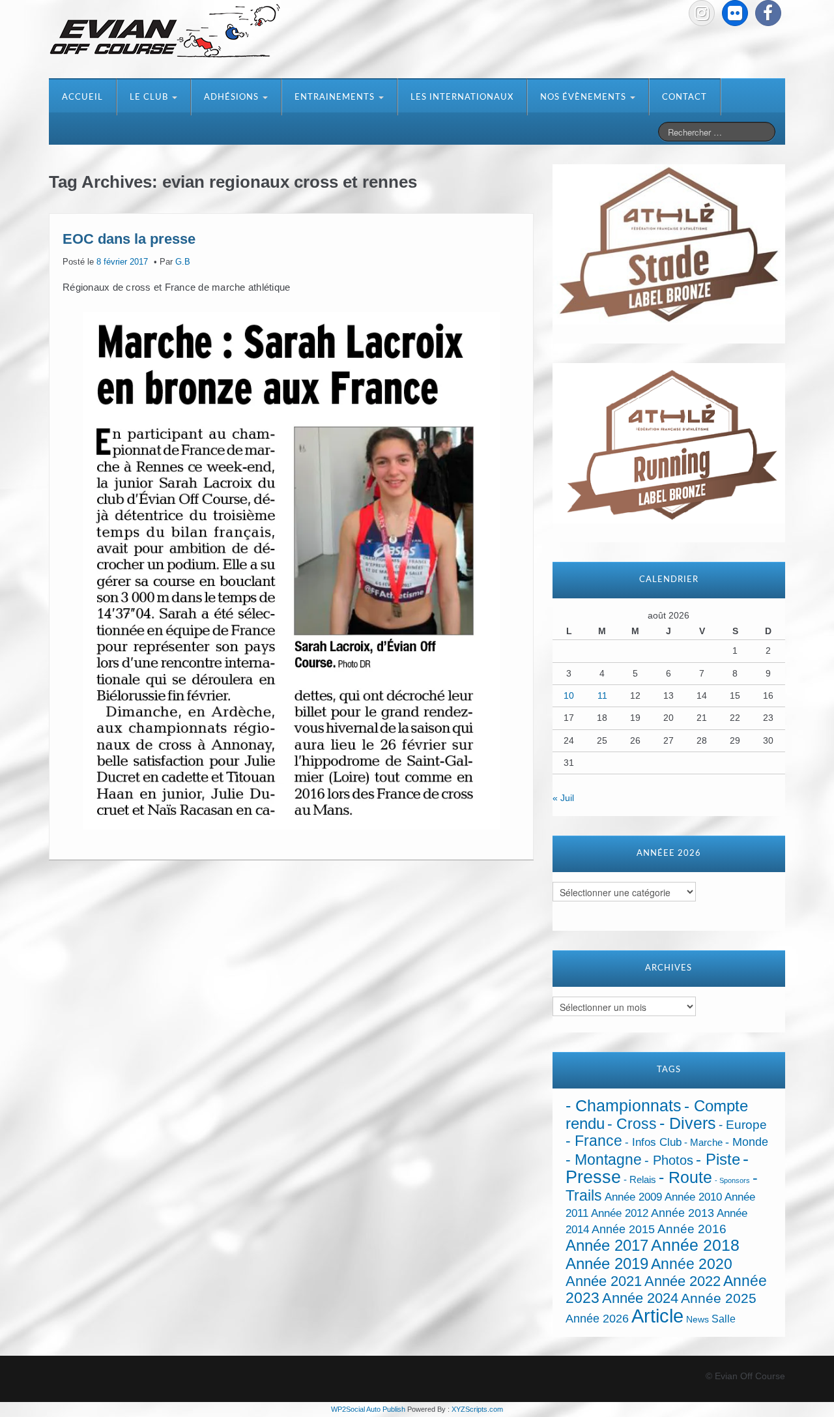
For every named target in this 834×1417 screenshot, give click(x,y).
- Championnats (624, 1106)
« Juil (563, 798)
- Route (685, 1177)
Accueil (82, 97)
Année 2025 (718, 1298)
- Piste (718, 1159)
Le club (150, 97)
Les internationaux (461, 97)
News (697, 1319)
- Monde (746, 1141)
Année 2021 (604, 1281)
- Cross (632, 1123)
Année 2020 (691, 1263)
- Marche (703, 1142)
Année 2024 (640, 1298)
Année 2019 (607, 1263)
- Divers (687, 1123)
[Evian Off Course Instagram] (702, 13)
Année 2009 (633, 1197)
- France (594, 1141)
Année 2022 (682, 1281)
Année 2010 (693, 1197)
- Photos (668, 1160)
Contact (684, 97)
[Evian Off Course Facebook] (768, 13)
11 (602, 695)
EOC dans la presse (129, 239)
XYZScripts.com (477, 1409)
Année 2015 (623, 1229)
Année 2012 (619, 1213)
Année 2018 (695, 1245)
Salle (724, 1318)
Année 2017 (607, 1245)
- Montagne (604, 1160)
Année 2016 (691, 1229)
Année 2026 (597, 1318)
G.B (182, 262)
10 (569, 695)
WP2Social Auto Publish (368, 1409)
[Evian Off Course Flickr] (735, 13)
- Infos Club (653, 1142)
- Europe (743, 1125)
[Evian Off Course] (165, 32)
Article (657, 1315)
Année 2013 (682, 1213)
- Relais (640, 1179)
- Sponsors (732, 1180)
